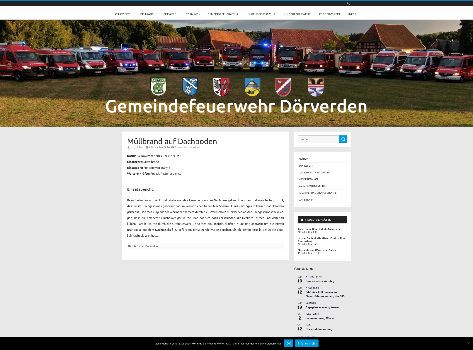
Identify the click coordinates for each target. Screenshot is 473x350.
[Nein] (468, 343)
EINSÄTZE (169, 14)
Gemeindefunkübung (319, 329)
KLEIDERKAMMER (309, 179)
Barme (140, 246)
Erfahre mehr (307, 343)
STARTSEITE (122, 14)
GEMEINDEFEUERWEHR (223, 14)
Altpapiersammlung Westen (323, 307)
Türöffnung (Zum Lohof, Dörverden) (319, 229)
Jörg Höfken (137, 147)
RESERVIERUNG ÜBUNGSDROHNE (318, 192)
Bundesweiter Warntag (320, 281)
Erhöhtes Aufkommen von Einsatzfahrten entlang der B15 (325, 294)
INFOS (352, 14)
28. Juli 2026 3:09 (307, 232)
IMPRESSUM (306, 165)
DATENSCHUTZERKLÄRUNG (315, 172)
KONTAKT (304, 158)
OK (289, 343)
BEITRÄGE (147, 14)
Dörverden (151, 246)
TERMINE (192, 14)
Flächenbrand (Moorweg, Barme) (318, 250)
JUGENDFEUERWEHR (261, 14)
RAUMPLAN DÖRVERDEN (313, 186)
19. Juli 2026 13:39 (308, 253)
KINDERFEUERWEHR (297, 14)
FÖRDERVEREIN (329, 14)
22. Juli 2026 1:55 (307, 244)
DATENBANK (306, 199)
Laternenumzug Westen (321, 318)
